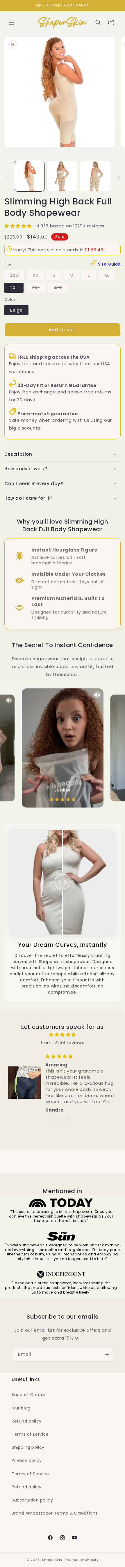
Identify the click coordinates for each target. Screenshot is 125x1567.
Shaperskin (52, 1559)
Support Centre (28, 1395)
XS (38, 276)
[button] (11, 22)
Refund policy (27, 1421)
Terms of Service (30, 1474)
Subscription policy (32, 1500)
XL (109, 276)
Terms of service (30, 1434)
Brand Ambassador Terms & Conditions (55, 1513)
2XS (17, 276)
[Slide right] (118, 177)
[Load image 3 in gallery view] (95, 176)
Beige (16, 310)
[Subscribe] (106, 1354)
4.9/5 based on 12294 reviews (70, 226)
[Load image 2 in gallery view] (62, 176)
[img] (62, 1034)
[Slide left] (6, 177)
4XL (61, 289)
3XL (39, 289)
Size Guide (109, 264)
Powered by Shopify (81, 1559)
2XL (14, 288)
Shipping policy (28, 1447)
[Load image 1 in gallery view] (29, 176)
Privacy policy (27, 1460)
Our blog (21, 1408)
